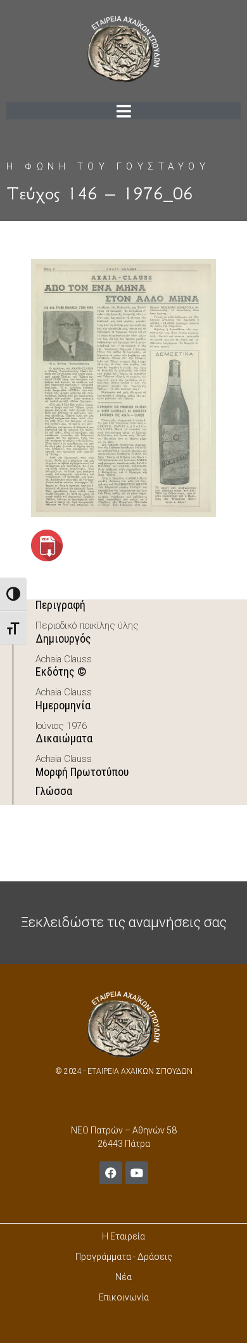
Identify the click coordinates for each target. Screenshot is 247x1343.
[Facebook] (110, 1172)
